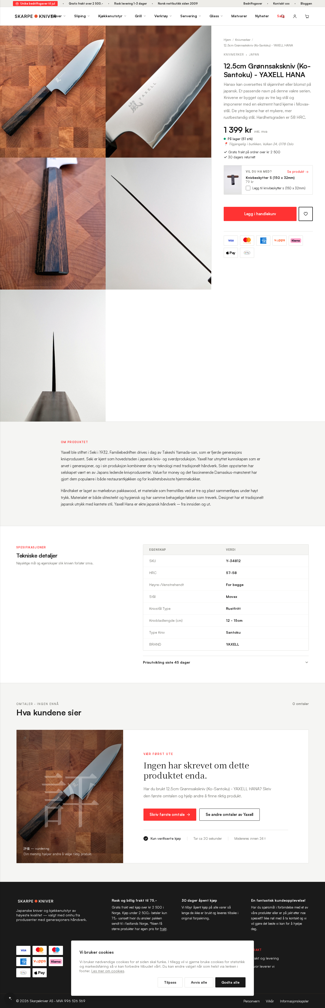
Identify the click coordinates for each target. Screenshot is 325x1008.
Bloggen (306, 3)
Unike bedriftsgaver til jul (37, 3)
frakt (163, 929)
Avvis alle (199, 982)
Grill (138, 16)
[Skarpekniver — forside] (35, 16)
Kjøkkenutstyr (110, 16)
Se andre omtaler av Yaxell (229, 814)
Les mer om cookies (107, 971)
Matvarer (239, 16)
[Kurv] (307, 16)
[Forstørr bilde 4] (203, 165)
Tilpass (170, 982)
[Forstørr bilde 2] (203, 33)
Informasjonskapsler (294, 1001)
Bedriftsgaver (252, 3)
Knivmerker (242, 40)
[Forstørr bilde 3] (98, 165)
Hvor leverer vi (262, 966)
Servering (188, 16)
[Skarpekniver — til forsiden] (51, 901)
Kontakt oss (281, 3)
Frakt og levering (265, 958)
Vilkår (270, 1001)
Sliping (80, 16)
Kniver (56, 16)
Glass (214, 16)
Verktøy (161, 16)
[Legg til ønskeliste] (306, 214)
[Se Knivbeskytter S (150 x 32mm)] (233, 179)
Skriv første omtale (167, 814)
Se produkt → (297, 172)
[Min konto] (295, 16)
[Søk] (283, 16)
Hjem (227, 40)
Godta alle (230, 982)
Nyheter (262, 16)
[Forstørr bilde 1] (98, 33)
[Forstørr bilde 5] (98, 297)
